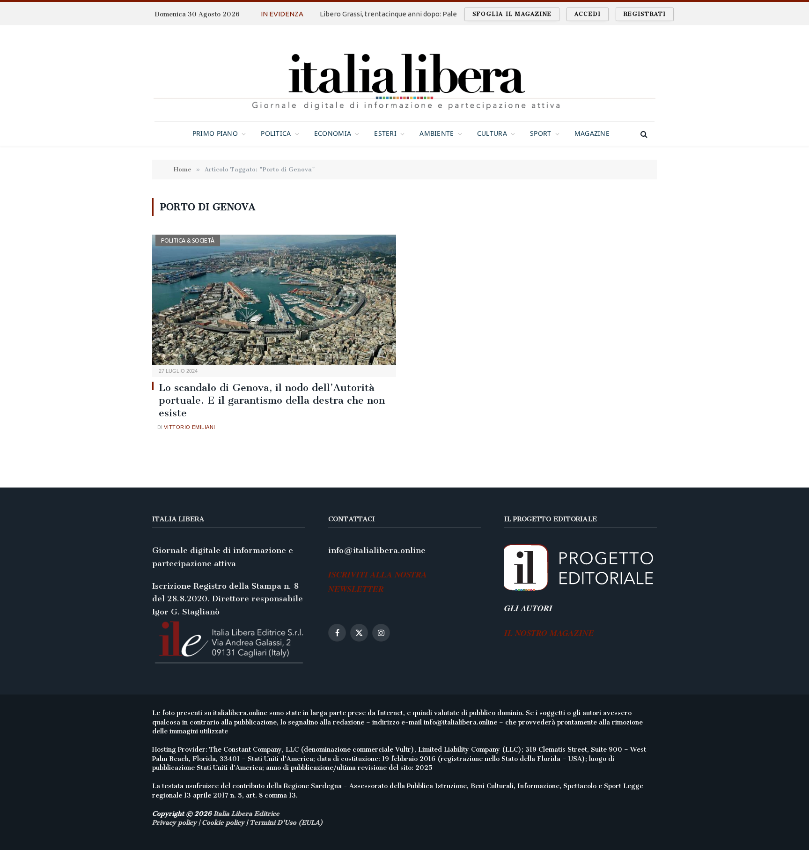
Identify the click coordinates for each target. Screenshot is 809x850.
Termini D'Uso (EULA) (286, 823)
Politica (276, 133)
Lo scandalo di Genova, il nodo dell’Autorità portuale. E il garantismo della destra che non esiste (272, 400)
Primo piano (215, 133)
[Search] (643, 133)
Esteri (385, 133)
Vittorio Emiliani (189, 427)
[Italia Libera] (404, 73)
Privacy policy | (177, 823)
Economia (332, 133)
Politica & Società (187, 240)
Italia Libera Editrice (246, 814)
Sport (540, 133)
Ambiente (436, 133)
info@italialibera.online (377, 550)
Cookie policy (223, 823)
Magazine (592, 133)
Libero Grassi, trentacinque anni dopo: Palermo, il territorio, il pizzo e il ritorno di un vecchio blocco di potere (418, 14)
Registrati (645, 14)
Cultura (492, 133)
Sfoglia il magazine (512, 14)
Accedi (587, 14)
